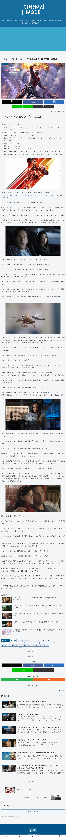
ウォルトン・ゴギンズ (18, 643)
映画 (21, 648)
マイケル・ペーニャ (29, 645)
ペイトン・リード (59, 643)
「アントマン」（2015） (16, 207)
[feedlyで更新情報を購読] (17, 679)
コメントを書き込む (33, 811)
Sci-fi (45, 640)
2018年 (14, 640)
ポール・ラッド (6, 645)
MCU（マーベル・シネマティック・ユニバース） (30, 640)
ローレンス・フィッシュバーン (10, 648)
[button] (43, 106)
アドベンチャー (6, 643)
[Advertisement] (33, 39)
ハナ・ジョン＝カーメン (47, 643)
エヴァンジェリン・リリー (32, 643)
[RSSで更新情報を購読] (49, 679)
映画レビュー (6, 640)
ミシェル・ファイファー (42, 645)
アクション (52, 640)
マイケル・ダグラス (17, 645)
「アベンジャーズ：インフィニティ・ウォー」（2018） (38, 195)
